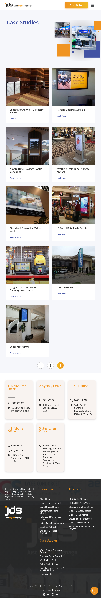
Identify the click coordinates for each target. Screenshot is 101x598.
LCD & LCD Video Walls (79, 503)
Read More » (15, 119)
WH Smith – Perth (48, 560)
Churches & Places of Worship (49, 532)
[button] (92, 5)
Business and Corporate (51, 503)
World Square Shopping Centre (51, 551)
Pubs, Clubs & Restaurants (52, 523)
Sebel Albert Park (19, 346)
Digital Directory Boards (80, 511)
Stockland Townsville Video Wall (25, 230)
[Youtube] (57, 594)
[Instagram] (53, 594)
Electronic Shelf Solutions (81, 507)
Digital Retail (46, 499)
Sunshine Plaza (47, 574)
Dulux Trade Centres (49, 564)
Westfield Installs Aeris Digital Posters (73, 170)
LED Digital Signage (78, 499)
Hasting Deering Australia (70, 109)
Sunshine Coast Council (51, 556)
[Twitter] (48, 594)
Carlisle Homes (64, 287)
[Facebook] (44, 594)
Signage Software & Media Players (81, 527)
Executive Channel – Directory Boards (27, 111)
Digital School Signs (49, 507)
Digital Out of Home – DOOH (50, 512)
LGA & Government (48, 527)
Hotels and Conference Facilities (50, 518)
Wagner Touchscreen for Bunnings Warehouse (24, 289)
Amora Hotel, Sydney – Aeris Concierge (26, 170)
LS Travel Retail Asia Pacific (71, 228)
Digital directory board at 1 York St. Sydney (52, 569)
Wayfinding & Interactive (80, 519)
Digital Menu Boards (78, 515)
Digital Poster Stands (79, 522)
